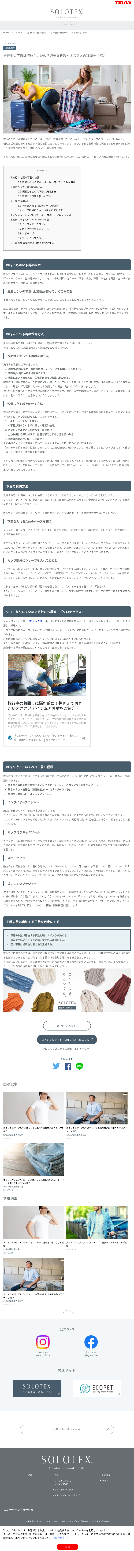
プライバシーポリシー (46, 1521)
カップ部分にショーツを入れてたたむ (40, 210)
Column (18, 32)
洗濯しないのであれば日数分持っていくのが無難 (46, 182)
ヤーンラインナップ (63, 1489)
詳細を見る (59, 1537)
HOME (6, 32)
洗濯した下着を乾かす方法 (34, 196)
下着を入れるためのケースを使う (38, 205)
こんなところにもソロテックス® (62, 1482)
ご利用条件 (28, 1521)
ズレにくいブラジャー (32, 238)
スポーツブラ (27, 233)
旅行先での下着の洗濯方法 (26, 186)
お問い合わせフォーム (67, 1429)
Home (29, 1474)
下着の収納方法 (20, 200)
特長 (56, 1474)
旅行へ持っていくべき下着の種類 (30, 219)
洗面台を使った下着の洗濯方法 (37, 191)
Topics (105, 1480)
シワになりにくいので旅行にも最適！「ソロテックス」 (42, 215)
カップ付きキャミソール (33, 229)
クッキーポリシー (100, 1521)
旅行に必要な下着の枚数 (25, 177)
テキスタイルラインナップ (67, 1495)
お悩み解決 (10, 48)
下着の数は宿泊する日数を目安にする (32, 243)
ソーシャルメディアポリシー (74, 1521)
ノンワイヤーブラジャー (33, 224)
